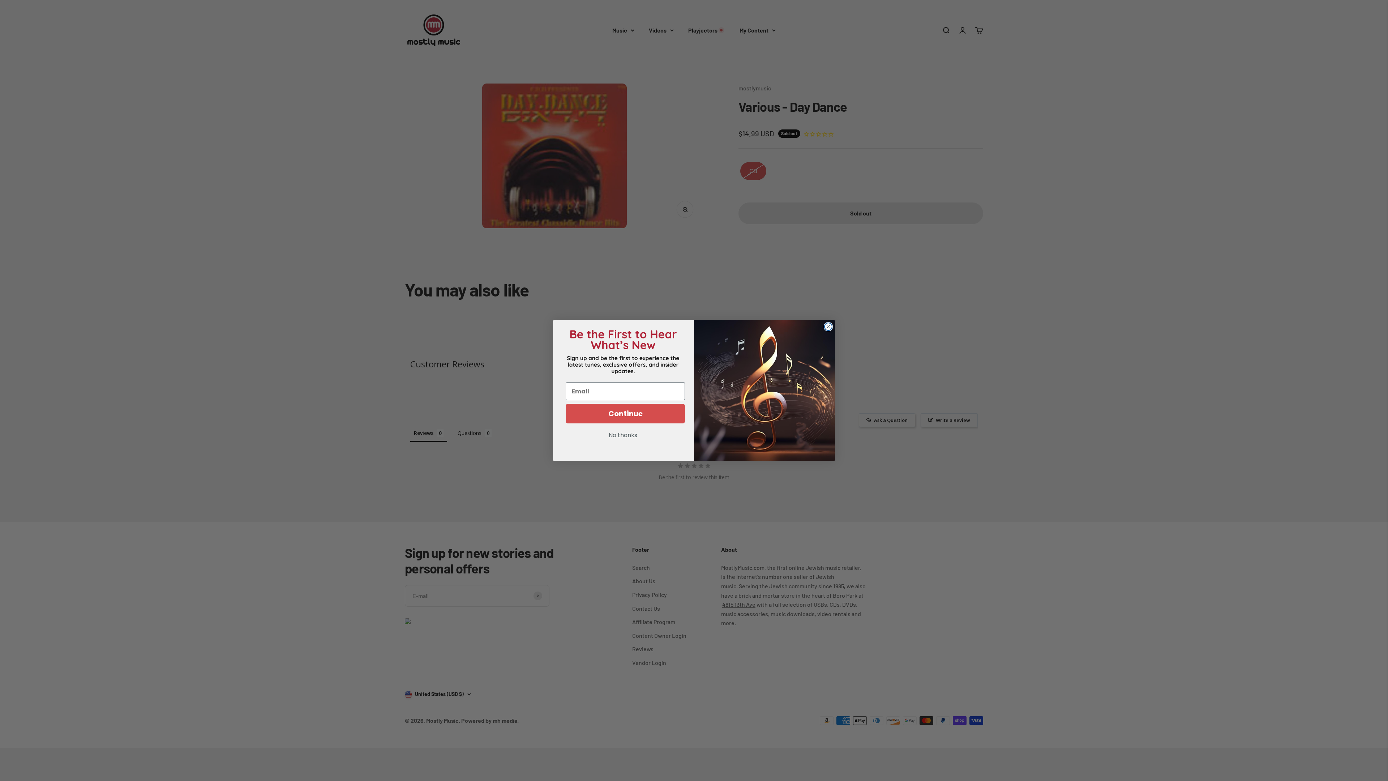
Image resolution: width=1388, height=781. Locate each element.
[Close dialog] (828, 326)
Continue (625, 414)
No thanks (623, 436)
